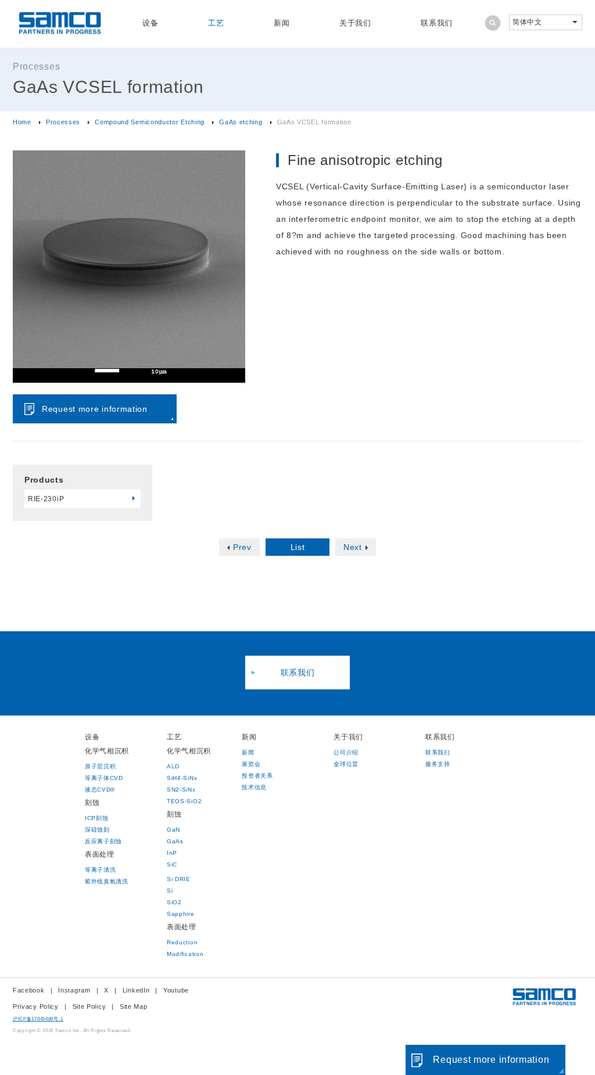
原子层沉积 (100, 766)
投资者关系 (257, 775)
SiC (172, 864)
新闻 (281, 23)
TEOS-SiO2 (184, 801)
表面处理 (99, 854)
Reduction (182, 942)
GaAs (175, 841)
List (298, 547)
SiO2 (174, 902)
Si (170, 890)
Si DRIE (179, 879)
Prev (242, 547)
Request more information (95, 409)
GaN (173, 829)
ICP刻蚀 (97, 818)
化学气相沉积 (107, 751)
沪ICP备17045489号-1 (38, 1019)
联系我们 (437, 23)
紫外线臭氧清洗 (106, 881)
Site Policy (89, 1006)
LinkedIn (136, 990)
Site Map (134, 1006)
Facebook (29, 990)
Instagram (74, 990)
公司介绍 (346, 752)
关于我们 (355, 23)
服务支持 (437, 764)
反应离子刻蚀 (103, 841)
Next (352, 547)
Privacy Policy (36, 1006)
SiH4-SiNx (182, 778)
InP (172, 853)
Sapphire (181, 914)
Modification (185, 954)
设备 (150, 23)
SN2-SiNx (181, 789)
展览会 (251, 764)
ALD (173, 766)
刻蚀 (92, 803)
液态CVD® (100, 789)
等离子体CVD (104, 778)
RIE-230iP (46, 499)
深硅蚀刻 (97, 829)
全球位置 (346, 764)
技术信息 (254, 787)
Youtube (176, 990)
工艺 (216, 23)
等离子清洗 (100, 870)
